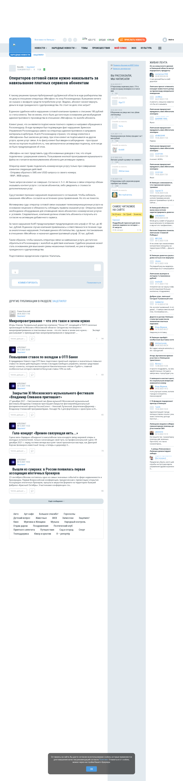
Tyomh (157, 407)
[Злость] (58, 269)
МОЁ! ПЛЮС (120, 48)
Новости (40, 48)
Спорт (82, 529)
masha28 (158, 282)
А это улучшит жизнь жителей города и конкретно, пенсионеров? (162, 393)
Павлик (153, 141)
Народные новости (63, 48)
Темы (84, 48)
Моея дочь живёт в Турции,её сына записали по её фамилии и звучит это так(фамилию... (162, 223)
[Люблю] (32, 269)
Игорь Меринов (161, 327)
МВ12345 (158, 238)
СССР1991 (159, 154)
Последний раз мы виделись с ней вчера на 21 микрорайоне (162, 267)
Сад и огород (66, 529)
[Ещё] (160, 49)
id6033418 (159, 432)
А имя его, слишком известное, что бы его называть (163, 103)
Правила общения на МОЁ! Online (126, 65)
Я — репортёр (63, 533)
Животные (41, 517)
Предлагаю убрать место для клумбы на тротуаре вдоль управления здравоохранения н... (162, 465)
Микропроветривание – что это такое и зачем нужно (49, 321)
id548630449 (160, 136)
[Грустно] (50, 269)
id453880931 (160, 216)
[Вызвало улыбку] (23, 269)
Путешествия (47, 529)
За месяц (137, 214)
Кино (16, 521)
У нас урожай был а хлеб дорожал (160, 80)
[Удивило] (41, 269)
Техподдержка (21, 533)
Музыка (55, 521)
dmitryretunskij (161, 343)
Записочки (67, 517)
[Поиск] (169, 48)
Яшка (152, 122)
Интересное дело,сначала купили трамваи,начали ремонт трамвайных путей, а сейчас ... (162, 199)
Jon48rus (158, 97)
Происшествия (101, 48)
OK (91, 769)
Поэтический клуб (63, 525)
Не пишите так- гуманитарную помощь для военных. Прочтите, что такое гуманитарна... (162, 440)
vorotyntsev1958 (161, 74)
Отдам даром (20, 525)
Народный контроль (75, 521)
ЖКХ (133, 48)
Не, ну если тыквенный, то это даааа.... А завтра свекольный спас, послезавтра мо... (162, 309)
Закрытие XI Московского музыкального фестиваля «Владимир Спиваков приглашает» (51, 395)
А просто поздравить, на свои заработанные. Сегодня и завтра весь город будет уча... (162, 370)
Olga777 (122, 102)
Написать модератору (122, 69)
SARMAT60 (159, 302)
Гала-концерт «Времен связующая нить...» (45, 433)
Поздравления (40, 525)
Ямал (152, 177)
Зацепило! (38, 55)
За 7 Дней (127, 214)
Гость (121, 126)
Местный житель (125, 195)
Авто (16, 513)
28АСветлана (124, 171)
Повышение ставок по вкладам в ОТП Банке (43, 357)
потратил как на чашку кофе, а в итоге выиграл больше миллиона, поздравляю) (162, 288)
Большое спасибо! (48, 513)
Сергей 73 (159, 191)
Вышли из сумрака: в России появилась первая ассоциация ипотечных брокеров (47, 471)
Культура (146, 48)
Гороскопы (69, 513)
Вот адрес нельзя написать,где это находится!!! (162, 349)
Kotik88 (121, 150)
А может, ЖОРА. (156, 159)
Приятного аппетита (24, 529)
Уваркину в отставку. (158, 332)
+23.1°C (92, 39)
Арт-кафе (29, 513)
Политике (103, 760)
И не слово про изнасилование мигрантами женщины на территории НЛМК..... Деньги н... (162, 247)
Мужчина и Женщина (34, 521)
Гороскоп (116, 220)
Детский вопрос (21, 517)
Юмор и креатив (42, 533)
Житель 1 (159, 364)
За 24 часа (116, 214)
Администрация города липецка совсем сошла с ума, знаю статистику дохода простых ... (162, 415)
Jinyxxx (158, 261)
